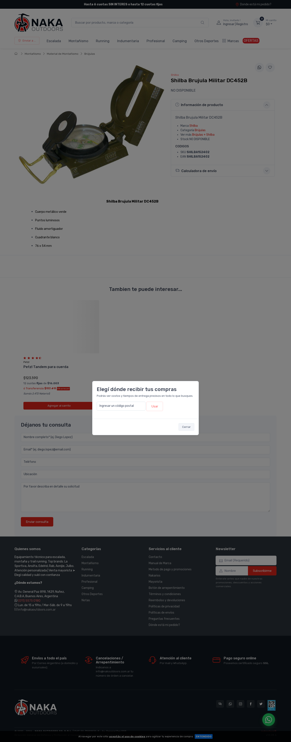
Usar (154, 406)
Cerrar (186, 427)
